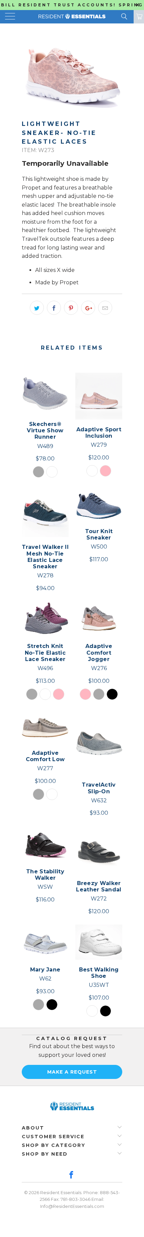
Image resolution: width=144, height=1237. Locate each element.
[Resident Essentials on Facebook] (72, 1175)
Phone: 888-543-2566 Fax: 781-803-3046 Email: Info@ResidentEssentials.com (80, 1199)
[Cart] (139, 16)
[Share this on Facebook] (54, 308)
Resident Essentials (60, 1192)
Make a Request (72, 1072)
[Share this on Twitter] (37, 308)
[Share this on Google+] (88, 308)
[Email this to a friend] (105, 308)
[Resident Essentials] (72, 16)
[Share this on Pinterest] (71, 308)
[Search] (123, 16)
